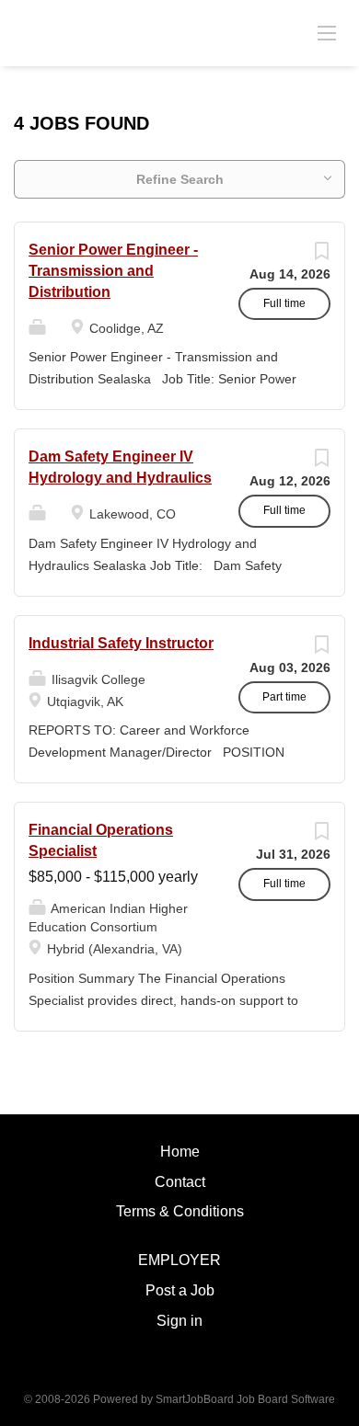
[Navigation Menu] (327, 32)
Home (180, 1151)
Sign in (179, 1321)
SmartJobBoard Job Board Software (245, 1399)
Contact (180, 1182)
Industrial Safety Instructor (121, 643)
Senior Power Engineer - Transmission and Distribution (113, 271)
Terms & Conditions (180, 1211)
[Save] (321, 255)
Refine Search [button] (180, 179)
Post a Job (179, 1290)
